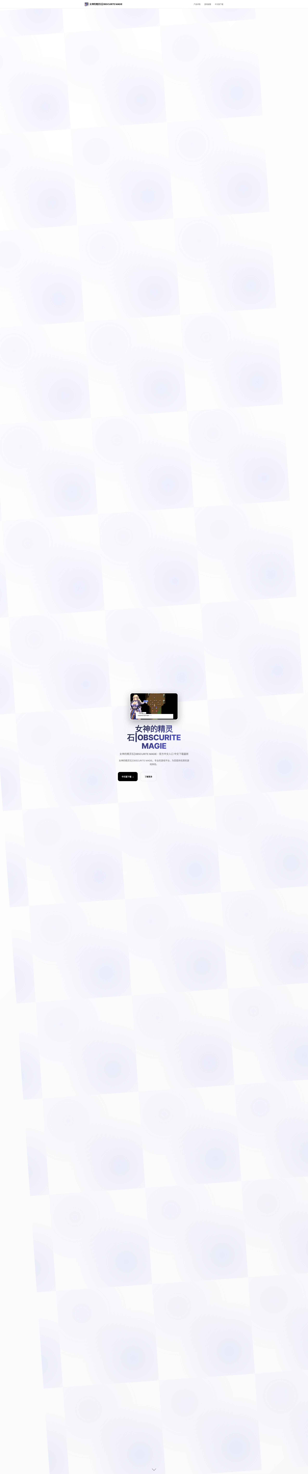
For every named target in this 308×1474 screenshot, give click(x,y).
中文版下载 (219, 4)
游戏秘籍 (207, 4)
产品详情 (197, 4)
